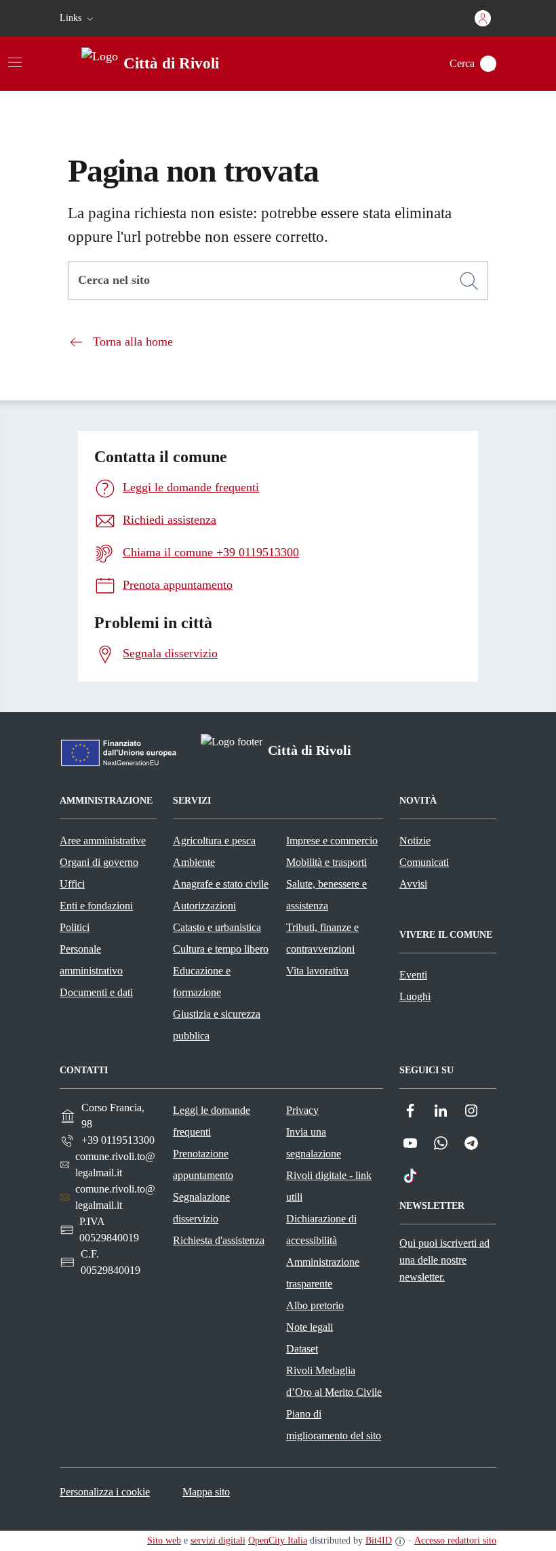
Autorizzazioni (204, 905)
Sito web (164, 1540)
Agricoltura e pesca (214, 840)
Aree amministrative (103, 840)
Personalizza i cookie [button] (105, 1491)
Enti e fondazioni (96, 905)
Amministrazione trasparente (322, 1272)
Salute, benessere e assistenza (326, 894)
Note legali (309, 1327)
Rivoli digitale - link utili (329, 1186)
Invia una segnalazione (313, 1142)
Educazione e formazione (202, 981)
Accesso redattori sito (455, 1540)
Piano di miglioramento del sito (333, 1424)
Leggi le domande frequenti (211, 1121)
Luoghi (415, 996)
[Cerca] (469, 281)
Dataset (302, 1348)
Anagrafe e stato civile (221, 884)
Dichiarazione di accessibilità (321, 1229)
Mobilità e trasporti (326, 862)
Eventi (413, 974)
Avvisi (413, 884)
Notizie (415, 840)
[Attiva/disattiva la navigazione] (15, 62)
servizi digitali (218, 1540)
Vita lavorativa (317, 970)
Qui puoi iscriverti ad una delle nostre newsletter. (444, 1260)
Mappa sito (206, 1491)
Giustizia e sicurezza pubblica (216, 1024)
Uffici (72, 884)
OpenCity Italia (277, 1540)
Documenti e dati (96, 992)
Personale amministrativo (91, 959)
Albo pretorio (315, 1305)
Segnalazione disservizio (201, 1207)
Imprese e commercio (332, 840)
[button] (78, 18)
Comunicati (424, 862)
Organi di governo (99, 862)
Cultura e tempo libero (221, 949)
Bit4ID (378, 1540)
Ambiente (194, 862)
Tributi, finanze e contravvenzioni (322, 938)
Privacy (302, 1110)
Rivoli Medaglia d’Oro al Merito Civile (334, 1381)
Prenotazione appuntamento (203, 1164)
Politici (75, 927)
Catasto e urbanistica (217, 927)
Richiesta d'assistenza (218, 1240)
